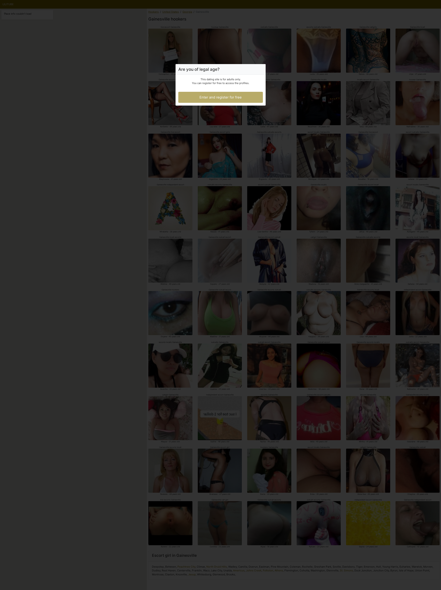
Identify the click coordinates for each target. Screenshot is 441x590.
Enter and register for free (220, 97)
